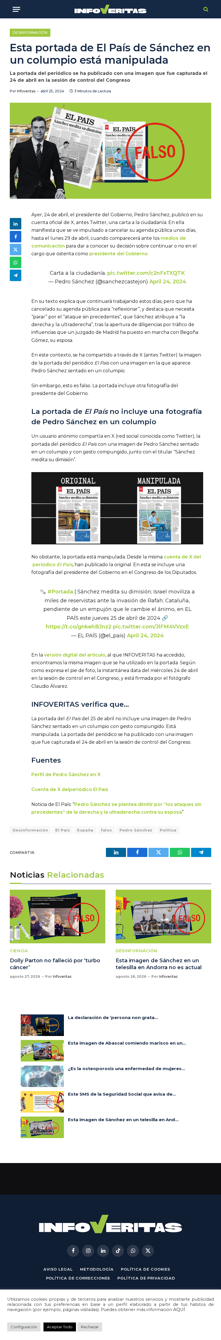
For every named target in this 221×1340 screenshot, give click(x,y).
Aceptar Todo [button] (60, 1327)
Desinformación (30, 32)
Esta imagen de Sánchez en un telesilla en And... (123, 1119)
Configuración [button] (24, 1327)
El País (62, 830)
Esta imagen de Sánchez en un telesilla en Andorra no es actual (159, 964)
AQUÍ (179, 1309)
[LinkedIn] (15, 223)
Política (168, 830)
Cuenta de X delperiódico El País (69, 789)
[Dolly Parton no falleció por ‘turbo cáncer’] (57, 916)
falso (106, 830)
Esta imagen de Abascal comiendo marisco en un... (127, 1043)
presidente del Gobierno (118, 253)
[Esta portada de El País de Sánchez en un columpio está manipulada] (110, 151)
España (85, 830)
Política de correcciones (78, 1278)
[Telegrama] (15, 275)
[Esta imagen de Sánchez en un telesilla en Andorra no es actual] (163, 916)
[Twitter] (15, 249)
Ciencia (19, 950)
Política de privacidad (146, 1278)
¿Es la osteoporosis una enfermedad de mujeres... (126, 1068)
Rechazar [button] (90, 1327)
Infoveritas (26, 91)
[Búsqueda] (205, 9)
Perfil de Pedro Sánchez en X (65, 774)
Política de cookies (145, 1269)
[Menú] (16, 9)
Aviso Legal (58, 1269)
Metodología (97, 1269)
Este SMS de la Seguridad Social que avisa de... (122, 1094)
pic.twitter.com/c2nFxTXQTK (146, 273)
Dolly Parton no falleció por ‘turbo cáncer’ (55, 964)
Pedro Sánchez (136, 830)
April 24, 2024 (167, 281)
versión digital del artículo (74, 655)
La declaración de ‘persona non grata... (113, 1017)
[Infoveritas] (110, 9)
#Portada (60, 592)
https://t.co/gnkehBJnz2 (78, 627)
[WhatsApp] (15, 262)
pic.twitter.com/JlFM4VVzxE (151, 627)
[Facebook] (15, 236)
